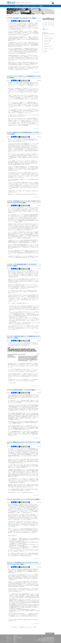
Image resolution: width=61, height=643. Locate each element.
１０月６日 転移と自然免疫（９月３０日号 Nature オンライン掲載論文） (22, 18)
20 (27, 627)
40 (30, 627)
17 (43, 24)
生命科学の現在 (46, 43)
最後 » (35, 627)
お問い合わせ (52, 1)
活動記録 (45, 51)
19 (46, 24)
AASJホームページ (9, 15)
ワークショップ (9, 639)
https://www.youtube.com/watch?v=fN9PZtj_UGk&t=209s (19, 510)
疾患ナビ (15, 640)
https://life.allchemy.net (11, 526)
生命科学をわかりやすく (48, 46)
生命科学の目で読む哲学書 (48, 38)
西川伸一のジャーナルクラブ (48, 48)
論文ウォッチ (38, 72)
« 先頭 (15, 627)
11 (23, 627)
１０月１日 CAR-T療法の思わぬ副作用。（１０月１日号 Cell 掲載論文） (22, 389)
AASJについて (9, 637)
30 (29, 627)
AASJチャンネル (9, 638)
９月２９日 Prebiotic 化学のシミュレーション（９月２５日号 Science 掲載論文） (24, 499)
